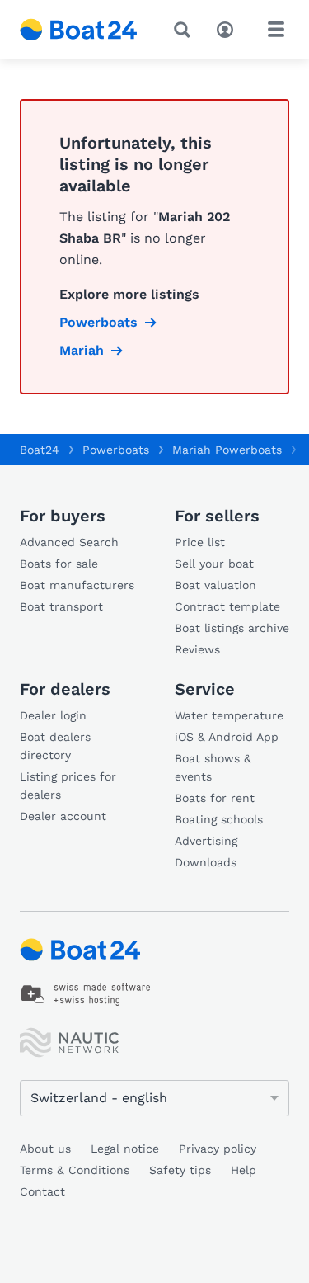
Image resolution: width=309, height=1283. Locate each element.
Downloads (205, 862)
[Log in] (229, 28)
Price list (200, 542)
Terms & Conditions (74, 1170)
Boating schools (219, 819)
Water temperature (229, 715)
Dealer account (63, 816)
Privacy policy (217, 1148)
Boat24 (39, 449)
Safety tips (180, 1170)
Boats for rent (215, 797)
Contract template (227, 606)
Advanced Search (69, 542)
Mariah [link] (81, 350)
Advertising (206, 840)
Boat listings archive (232, 627)
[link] (86, 994)
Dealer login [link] (53, 715)
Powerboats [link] (98, 322)
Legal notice (125, 1148)
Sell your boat (214, 563)
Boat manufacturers (77, 585)
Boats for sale (59, 563)
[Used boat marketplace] (79, 29)
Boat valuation (215, 585)
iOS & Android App (227, 736)
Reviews (197, 649)
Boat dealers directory (55, 746)
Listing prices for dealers (68, 785)
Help (243, 1170)
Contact (42, 1191)
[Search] (185, 30)
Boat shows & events (213, 767)
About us (45, 1148)
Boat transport (61, 606)
